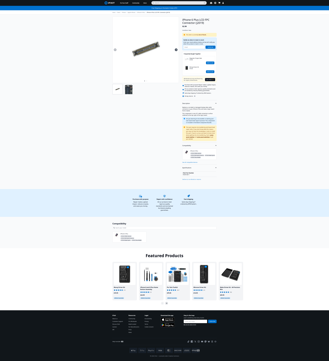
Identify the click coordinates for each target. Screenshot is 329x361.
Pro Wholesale (133, 321)
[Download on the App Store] (168, 319)
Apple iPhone (131, 12)
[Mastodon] (206, 342)
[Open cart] (219, 3)
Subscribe (212, 321)
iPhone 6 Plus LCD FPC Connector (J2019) (158, 12)
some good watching (203, 137)
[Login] (223, 3)
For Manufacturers (134, 327)
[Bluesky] (209, 341)
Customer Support (117, 321)
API (113, 329)
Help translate (116, 341)
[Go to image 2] (147, 81)
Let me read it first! (190, 324)
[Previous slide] (162, 303)
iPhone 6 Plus (141, 12)
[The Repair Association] (216, 342)
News (130, 332)
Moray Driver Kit (194, 67)
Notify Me (210, 47)
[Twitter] (195, 342)
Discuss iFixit (116, 324)
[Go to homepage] (110, 2)
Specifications (186, 168)
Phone (124, 12)
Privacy (147, 321)
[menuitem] (124, 3)
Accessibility (148, 318)
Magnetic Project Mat (196, 58)
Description (186, 103)
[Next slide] (166, 303)
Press (130, 329)
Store (113, 12)
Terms (146, 324)
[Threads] (212, 342)
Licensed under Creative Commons (169, 356)
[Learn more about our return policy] (194, 96)
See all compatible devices (189, 162)
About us (115, 318)
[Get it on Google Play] (168, 325)
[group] (115, 50)
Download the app (167, 315)
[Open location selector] (215, 3)
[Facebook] (192, 342)
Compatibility (186, 145)
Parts (118, 12)
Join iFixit (210, 79)
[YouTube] (202, 342)
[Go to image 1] (145, 81)
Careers (114, 327)
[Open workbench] (211, 3)
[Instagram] (199, 342)
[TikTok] (188, 342)
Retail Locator (132, 324)
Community (132, 318)
